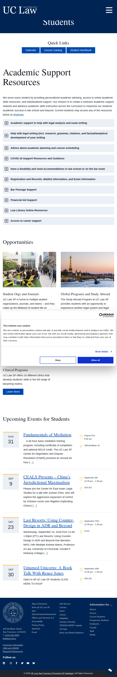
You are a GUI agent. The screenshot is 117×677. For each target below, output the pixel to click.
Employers (94, 624)
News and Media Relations (71, 633)
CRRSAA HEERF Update (70, 625)
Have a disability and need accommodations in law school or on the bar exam (58, 168)
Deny (57, 360)
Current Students (97, 617)
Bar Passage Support (24, 189)
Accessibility (37, 621)
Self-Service (64, 604)
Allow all (95, 360)
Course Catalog (53, 50)
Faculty (93, 628)
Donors (93, 613)
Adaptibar (63, 618)
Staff (92, 631)
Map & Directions (39, 604)
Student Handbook (80, 50)
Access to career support (26, 220)
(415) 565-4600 (12, 635)
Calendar (31, 50)
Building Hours (9, 639)
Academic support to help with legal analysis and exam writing (49, 123)
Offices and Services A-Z (43, 618)
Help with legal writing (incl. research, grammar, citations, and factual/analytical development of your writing (59, 135)
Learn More (13, 391)
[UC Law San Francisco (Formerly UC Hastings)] (20, 10)
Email (34, 632)
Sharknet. (18, 114)
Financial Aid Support (24, 200)
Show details (101, 351)
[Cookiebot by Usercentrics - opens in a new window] (101, 315)
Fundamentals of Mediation (47, 434)
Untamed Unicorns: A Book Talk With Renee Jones (47, 570)
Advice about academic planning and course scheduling (45, 148)
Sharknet (36, 629)
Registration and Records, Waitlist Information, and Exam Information (53, 179)
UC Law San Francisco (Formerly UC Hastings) (52, 673)
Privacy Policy (38, 625)
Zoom (62, 611)
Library (62, 615)
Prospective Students (99, 620)
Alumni (93, 609)
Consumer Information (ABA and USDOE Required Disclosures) (13, 648)
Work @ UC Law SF (41, 607)
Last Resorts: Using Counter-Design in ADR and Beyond (48, 522)
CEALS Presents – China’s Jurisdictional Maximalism (46, 479)
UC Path (63, 629)
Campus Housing (67, 622)
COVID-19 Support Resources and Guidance (37, 158)
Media (92, 635)
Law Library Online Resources (29, 210)
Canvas (62, 607)
